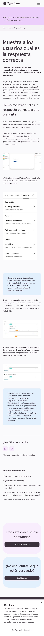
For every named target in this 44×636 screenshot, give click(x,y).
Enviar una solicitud (28, 455)
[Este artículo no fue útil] (11, 448)
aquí (36, 87)
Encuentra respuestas (22, 544)
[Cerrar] (41, 602)
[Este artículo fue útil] (5, 448)
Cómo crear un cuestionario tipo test (17, 476)
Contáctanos (22, 578)
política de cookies (26, 622)
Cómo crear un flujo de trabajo (27, 17)
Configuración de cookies (22, 630)
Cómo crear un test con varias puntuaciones (19, 500)
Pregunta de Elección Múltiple (14, 481)
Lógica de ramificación (14, 20)
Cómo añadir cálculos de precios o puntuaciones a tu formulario (22, 486)
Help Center (7, 17)
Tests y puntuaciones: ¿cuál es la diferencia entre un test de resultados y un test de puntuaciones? (21, 494)
